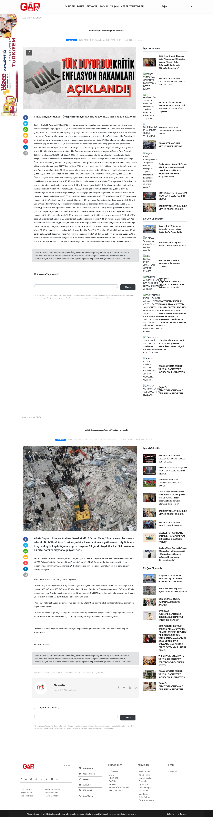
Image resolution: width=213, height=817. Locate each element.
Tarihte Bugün (145, 787)
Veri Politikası (27, 796)
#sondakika (57, 672)
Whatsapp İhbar (52, 792)
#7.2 (107, 672)
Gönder (128, 287)
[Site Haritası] (53, 779)
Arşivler (86, 785)
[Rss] (48, 779)
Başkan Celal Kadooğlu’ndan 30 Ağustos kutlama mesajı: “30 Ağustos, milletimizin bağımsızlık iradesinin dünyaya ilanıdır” (173, 170)
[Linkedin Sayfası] (43, 779)
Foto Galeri (88, 768)
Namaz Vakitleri (145, 778)
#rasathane (88, 672)
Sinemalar (143, 791)
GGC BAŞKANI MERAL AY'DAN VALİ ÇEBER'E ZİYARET (169, 263)
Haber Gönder (51, 796)
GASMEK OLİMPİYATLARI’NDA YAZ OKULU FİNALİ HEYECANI (171, 390)
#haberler (68, 672)
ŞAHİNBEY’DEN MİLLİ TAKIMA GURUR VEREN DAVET (170, 130)
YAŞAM (114, 6)
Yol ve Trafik (144, 775)
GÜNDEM (70, 6)
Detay (171, 814)
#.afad (77, 672)
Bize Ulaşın (87, 796)
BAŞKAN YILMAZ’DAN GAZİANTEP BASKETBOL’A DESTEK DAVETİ (172, 81)
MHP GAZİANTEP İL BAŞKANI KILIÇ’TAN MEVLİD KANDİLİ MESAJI (173, 196)
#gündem (99, 672)
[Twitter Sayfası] (27, 779)
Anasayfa (26, 18)
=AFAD (37, 558)
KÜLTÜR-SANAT (116, 791)
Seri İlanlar (143, 794)
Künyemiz (88, 790)
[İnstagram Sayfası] (32, 779)
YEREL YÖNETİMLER (132, 6)
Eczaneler (143, 781)
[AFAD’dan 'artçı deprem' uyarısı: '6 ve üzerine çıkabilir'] (80, 488)
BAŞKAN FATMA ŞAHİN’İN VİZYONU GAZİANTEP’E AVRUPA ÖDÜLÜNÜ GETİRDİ (172, 369)
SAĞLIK (104, 6)
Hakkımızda (26, 789)
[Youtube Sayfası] (38, 779)
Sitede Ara (173, 771)
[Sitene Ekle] (58, 779)
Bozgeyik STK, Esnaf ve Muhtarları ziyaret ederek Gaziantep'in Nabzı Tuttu (170, 229)
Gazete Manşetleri (147, 800)
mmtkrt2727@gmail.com (65, 690)
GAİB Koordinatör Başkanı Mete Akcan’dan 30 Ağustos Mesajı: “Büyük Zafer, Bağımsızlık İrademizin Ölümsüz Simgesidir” (172, 62)
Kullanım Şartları (52, 789)
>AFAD (90, 558)
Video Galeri (89, 774)
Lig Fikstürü (144, 784)
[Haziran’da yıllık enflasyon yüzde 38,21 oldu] (80, 78)
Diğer (165, 6)
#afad (46, 672)
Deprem (98, 558)
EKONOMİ (92, 6)
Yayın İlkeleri (26, 792)
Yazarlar (86, 779)
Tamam (182, 814)
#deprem (38, 672)
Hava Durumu (145, 771)
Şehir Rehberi (145, 797)
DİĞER (80, 6)
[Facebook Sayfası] (22, 779)
